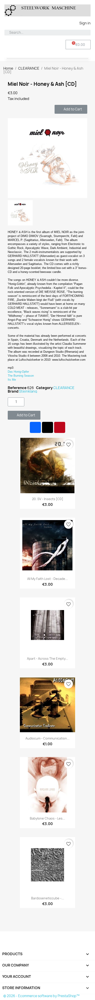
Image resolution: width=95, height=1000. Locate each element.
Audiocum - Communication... (47, 738)
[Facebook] (35, 427)
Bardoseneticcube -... (47, 898)
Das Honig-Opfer (18, 371)
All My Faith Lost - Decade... (47, 579)
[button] (71, 109)
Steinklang (28, 391)
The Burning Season (21, 375)
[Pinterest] (59, 427)
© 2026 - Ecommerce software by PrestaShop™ (41, 996)
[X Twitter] (47, 427)
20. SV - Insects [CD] (47, 499)
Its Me (12, 379)
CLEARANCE (63, 387)
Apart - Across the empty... (47, 658)
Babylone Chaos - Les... (47, 818)
